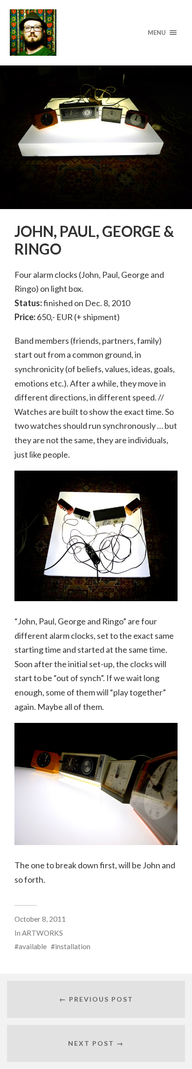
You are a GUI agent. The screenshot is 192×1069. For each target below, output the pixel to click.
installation (72, 946)
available (33, 946)
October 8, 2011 (40, 919)
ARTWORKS (42, 933)
